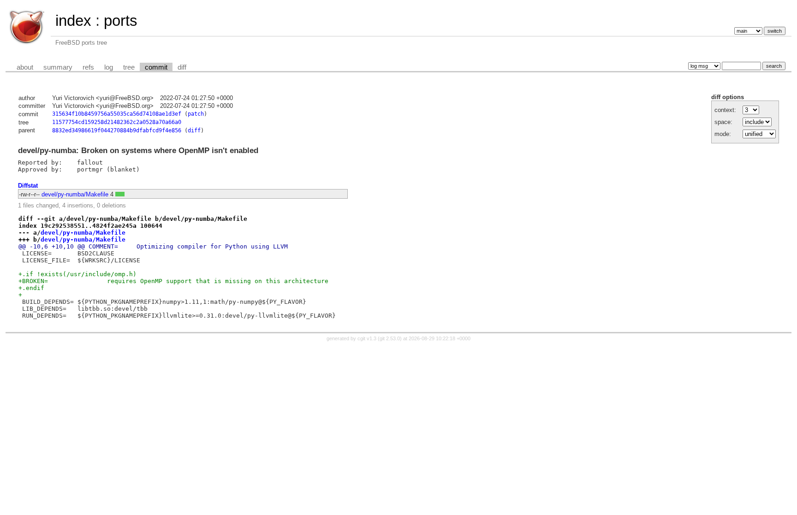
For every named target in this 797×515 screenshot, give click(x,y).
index (73, 20)
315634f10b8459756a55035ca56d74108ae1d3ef (116, 114)
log (108, 67)
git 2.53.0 (390, 338)
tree (129, 67)
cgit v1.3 (366, 338)
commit (156, 67)
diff (182, 67)
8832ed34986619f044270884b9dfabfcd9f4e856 (116, 130)
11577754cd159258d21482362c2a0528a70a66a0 (116, 122)
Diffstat (28, 185)
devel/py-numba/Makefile (75, 194)
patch (196, 114)
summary (57, 67)
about (25, 67)
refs (88, 67)
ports (120, 20)
